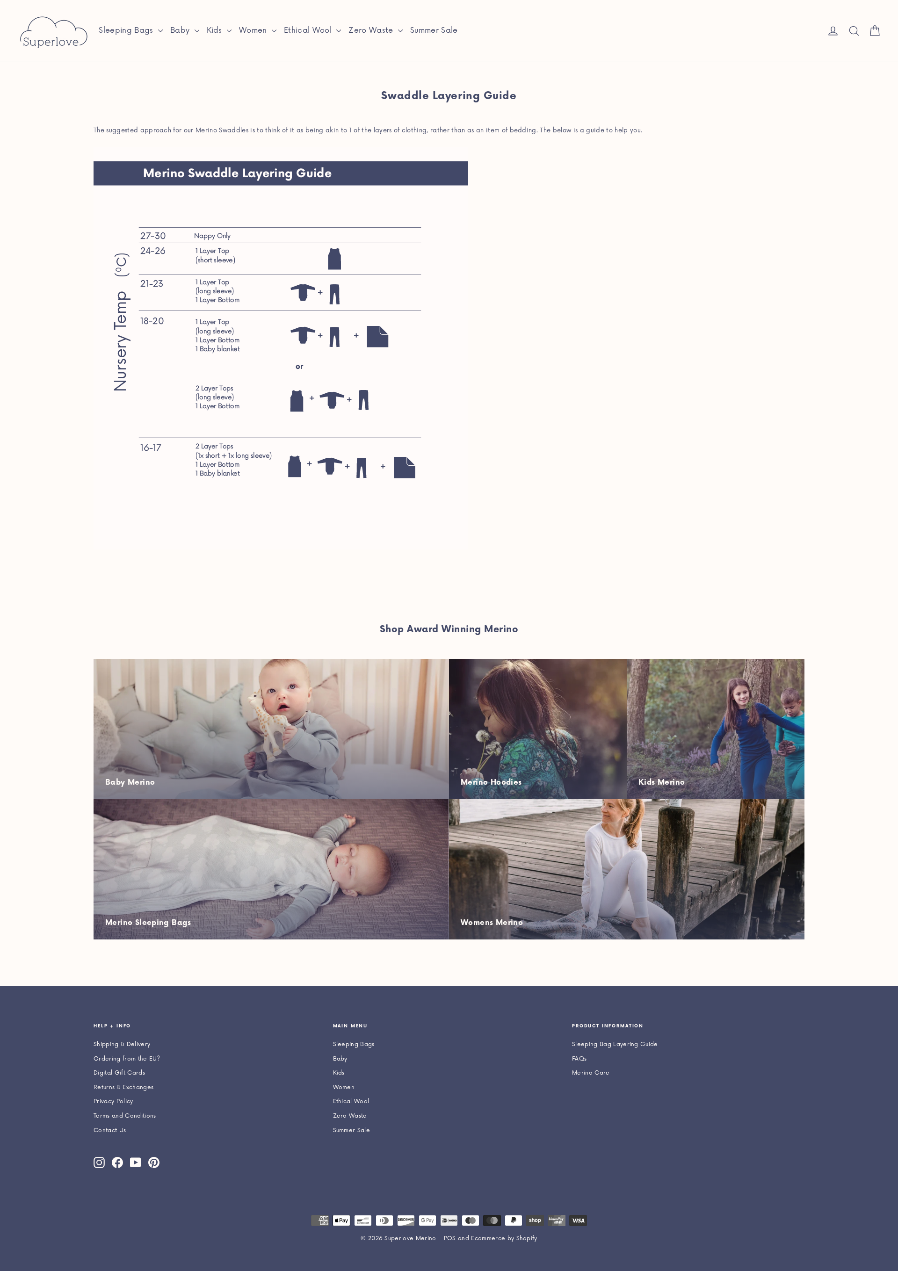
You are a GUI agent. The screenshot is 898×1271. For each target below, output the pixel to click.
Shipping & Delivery (122, 1044)
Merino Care (591, 1072)
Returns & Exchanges (123, 1087)
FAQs (579, 1058)
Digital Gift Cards (119, 1072)
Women (254, 30)
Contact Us (110, 1130)
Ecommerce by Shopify (504, 1238)
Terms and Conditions (125, 1115)
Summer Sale (434, 30)
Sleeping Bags (127, 30)
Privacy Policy (113, 1101)
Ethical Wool (309, 30)
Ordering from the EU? (127, 1058)
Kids (216, 30)
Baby (181, 30)
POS (450, 1238)
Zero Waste (372, 30)
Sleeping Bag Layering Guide (615, 1044)
